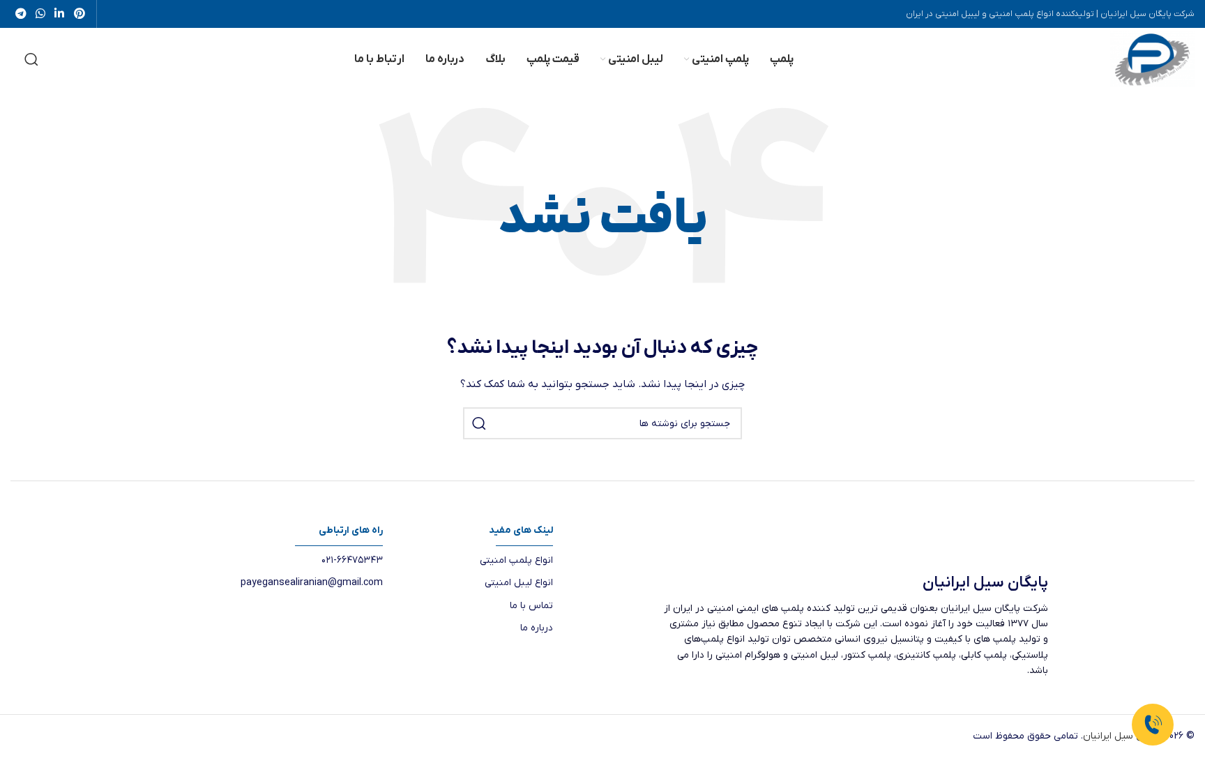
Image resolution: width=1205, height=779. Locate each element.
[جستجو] (31, 59)
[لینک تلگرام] (20, 14)
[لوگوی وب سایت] (1152, 59)
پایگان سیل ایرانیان (1122, 736)
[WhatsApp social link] (40, 14)
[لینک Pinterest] (79, 14)
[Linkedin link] (59, 14)
